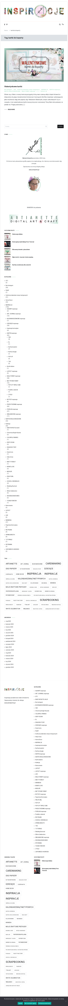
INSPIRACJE (44, 89)
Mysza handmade (44, 587)
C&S (15, 89)
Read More (11, 109)
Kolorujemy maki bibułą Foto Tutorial (23, 242)
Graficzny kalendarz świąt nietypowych (28, 89)
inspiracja (34, 573)
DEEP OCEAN (10, 442)
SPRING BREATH (10, 534)
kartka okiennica (53, 579)
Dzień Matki (9, 574)
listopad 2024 (9, 638)
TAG (9, 361)
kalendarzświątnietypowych (32, 579)
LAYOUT (8, 510)
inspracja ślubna (10, 579)
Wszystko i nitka (37, 608)
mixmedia (53, 583)
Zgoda (20, 1003)
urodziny (35, 604)
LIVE (7, 515)
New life (54, 587)
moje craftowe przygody (16, 587)
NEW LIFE (9, 471)
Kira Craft (24, 583)
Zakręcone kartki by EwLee (52, 608)
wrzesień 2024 (10, 644)
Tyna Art (27, 604)
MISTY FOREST (11, 461)
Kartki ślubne (10, 366)
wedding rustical (56, 604)
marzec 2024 (9, 658)
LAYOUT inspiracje (12, 371)
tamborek (18, 604)
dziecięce (48, 569)
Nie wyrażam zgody (30, 1003)
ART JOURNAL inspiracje (14, 313)
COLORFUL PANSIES (12, 437)
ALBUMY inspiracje (12, 309)
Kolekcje (8, 423)
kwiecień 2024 (10, 655)
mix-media (44, 583)
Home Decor (9, 300)
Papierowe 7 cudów (27, 591)
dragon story (37, 569)
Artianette (11, 564)
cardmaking (53, 563)
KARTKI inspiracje (55, 89)
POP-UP (10, 356)
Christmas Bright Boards (14, 432)
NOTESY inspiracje (12, 399)
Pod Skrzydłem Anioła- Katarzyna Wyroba (45, 595)
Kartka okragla (12, 351)
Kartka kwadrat (12, 347)
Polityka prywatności (44, 1003)
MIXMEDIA (8, 520)
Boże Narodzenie (37, 564)
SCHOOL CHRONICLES (13, 481)
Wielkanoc (26, 608)
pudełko (8, 600)
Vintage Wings (45, 604)
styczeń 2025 (9, 632)
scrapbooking (49, 599)
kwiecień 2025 (10, 624)
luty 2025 (8, 630)
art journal (24, 564)
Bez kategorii (8, 89)
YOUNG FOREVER (12, 500)
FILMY (7, 290)
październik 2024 (10, 641)
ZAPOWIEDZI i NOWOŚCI (12, 549)
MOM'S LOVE (10, 466)
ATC (7, 280)
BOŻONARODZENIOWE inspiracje (16, 318)
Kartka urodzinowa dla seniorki (21, 265)
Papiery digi (38, 591)
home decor (20, 574)
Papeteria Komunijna (11, 525)
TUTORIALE (9, 539)
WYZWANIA (9, 544)
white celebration (13, 609)
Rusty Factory (18, 600)
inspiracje (51, 573)
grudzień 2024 (10, 635)
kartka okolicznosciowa (12, 583)
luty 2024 (8, 661)
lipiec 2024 (9, 647)
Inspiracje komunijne (12, 328)
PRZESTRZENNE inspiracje (14, 404)
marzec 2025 (9, 627)
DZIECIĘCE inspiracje (12, 323)
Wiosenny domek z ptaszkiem (21, 249)
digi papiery (11, 569)
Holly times (10, 457)
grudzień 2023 (10, 667)
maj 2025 (8, 621)
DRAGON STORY (11, 447)
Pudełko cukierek (13, 389)
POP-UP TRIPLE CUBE (14, 385)
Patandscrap (10, 595)
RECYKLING (9, 530)
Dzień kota (10, 452)
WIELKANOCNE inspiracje (14, 414)
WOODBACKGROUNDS (13, 496)
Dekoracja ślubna (17, 234)
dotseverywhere (25, 569)
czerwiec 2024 (10, 650)
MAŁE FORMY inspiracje (28, 91)
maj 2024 (8, 653)
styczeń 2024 (9, 664)
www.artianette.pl (9, 703)
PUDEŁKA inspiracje (12, 409)
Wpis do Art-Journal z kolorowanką (22, 257)
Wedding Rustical (12, 486)
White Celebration (12, 491)
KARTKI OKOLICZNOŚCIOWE (12, 91)
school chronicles (31, 600)
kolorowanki (34, 583)
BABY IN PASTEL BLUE (13, 427)
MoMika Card (33, 587)
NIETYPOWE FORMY (12, 381)
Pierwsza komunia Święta (24, 595)
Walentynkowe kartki (13, 86)
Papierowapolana (12, 591)
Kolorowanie (9, 505)
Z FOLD (10, 394)
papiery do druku (50, 591)
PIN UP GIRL (10, 476)
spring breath (9, 604)
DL (9, 342)
